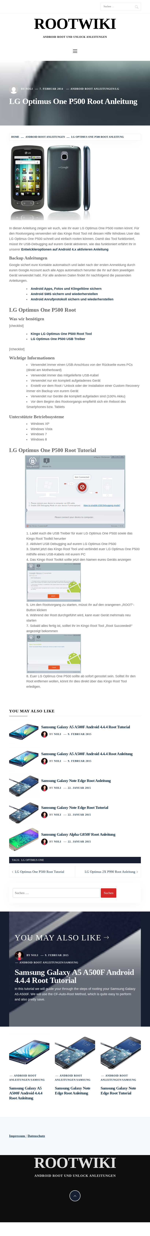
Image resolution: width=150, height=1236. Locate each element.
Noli (29, 89)
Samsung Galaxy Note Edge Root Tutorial (74, 807)
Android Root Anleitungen (92, 89)
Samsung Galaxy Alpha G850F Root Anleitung (78, 834)
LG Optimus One (32, 859)
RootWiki (75, 23)
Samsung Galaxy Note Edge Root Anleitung (76, 780)
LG (117, 89)
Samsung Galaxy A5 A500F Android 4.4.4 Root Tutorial (85, 727)
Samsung (71, 962)
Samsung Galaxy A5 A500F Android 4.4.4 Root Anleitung (86, 753)
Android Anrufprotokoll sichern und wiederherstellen (72, 299)
